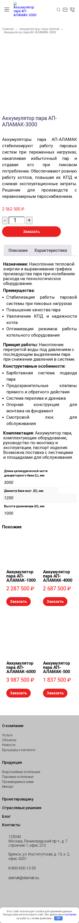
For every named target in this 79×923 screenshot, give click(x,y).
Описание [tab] (18, 250)
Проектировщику (17, 799)
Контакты (11, 825)
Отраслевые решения (21, 808)
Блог (6, 816)
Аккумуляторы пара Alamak (39, 29)
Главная (8, 29)
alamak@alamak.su (23, 878)
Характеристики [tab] (50, 250)
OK (58, 918)
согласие (70, 914)
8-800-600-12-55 (22, 868)
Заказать (31, 231)
